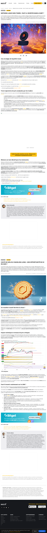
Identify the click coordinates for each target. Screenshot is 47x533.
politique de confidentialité (15, 531)
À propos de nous (42, 516)
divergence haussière (34, 377)
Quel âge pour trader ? (14, 519)
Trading (27, 3)
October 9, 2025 (17, 88)
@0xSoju (20, 80)
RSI (19, 376)
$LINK (32, 314)
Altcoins (10, 8)
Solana (25, 76)
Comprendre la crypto (30, 516)
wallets (24, 108)
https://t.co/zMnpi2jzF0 (13, 315)
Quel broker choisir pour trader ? (16, 520)
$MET (20, 84)
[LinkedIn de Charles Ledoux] (4, 437)
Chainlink (30, 309)
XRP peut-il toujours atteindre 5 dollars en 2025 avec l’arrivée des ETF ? (17, 427)
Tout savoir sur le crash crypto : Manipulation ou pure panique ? (16, 426)
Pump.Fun (16, 109)
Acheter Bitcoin (38, 3)
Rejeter (35, 531)
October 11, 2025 (19, 317)
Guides (15, 3)
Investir (32, 3)
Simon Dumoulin (7, 22)
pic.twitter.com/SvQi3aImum (24, 86)
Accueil (2, 8)
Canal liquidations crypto (31, 520)
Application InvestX (42, 519)
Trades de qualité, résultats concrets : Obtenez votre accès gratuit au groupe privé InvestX (23, 154)
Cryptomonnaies (21, 3)
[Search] (42, 3)
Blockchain (3, 522)
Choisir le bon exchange (30, 519)
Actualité (10, 3)
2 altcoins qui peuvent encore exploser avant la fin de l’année (15, 201)
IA (1, 524)
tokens (8, 74)
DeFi (22, 62)
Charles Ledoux (7, 273)
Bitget (8, 395)
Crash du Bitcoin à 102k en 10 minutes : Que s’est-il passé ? (15, 198)
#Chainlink (5, 314)
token (43, 100)
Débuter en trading (14, 517)
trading (40, 74)
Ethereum (3, 517)
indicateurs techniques (10, 376)
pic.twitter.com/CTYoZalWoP (26, 181)
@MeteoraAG (9, 80)
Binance (21, 310)
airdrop (2, 94)
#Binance (39, 314)
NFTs (2, 523)
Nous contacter (42, 517)
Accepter (42, 531)
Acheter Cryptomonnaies (15, 516)
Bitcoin (2, 516)
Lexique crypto (29, 517)
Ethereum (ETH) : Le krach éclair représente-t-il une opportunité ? (16, 429)
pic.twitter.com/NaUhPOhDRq (24, 315)
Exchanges (3, 520)
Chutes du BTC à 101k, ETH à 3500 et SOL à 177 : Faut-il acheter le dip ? (17, 199)
